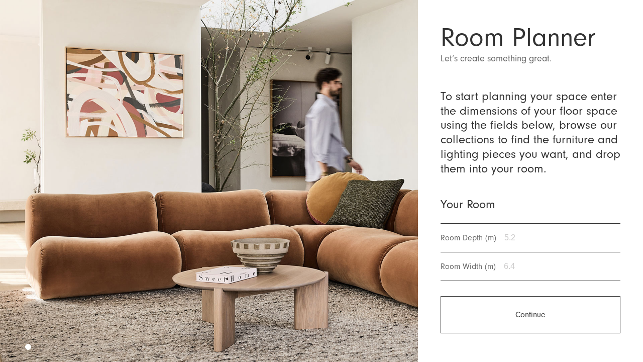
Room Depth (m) (468, 237)
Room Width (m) (468, 266)
